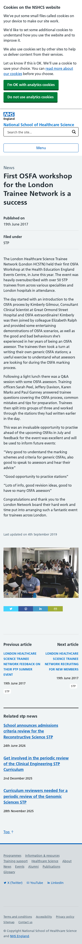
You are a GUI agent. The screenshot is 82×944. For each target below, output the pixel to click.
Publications (51, 867)
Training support (15, 861)
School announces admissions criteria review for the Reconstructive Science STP (30, 731)
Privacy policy (65, 916)
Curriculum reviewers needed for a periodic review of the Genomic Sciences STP (35, 796)
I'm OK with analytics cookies (31, 84)
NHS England (19, 936)
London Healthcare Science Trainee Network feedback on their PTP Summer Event (21, 664)
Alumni (33, 867)
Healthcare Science (44, 861)
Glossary (9, 872)
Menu (41, 148)
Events (19, 867)
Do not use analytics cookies (30, 97)
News (7, 867)
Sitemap (8, 922)
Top (6, 832)
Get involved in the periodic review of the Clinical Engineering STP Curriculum (36, 764)
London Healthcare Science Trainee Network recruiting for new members (62, 661)
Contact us (25, 922)
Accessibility (44, 916)
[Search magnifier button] (74, 132)
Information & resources (42, 856)
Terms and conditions (17, 916)
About (67, 861)
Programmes (12, 856)
